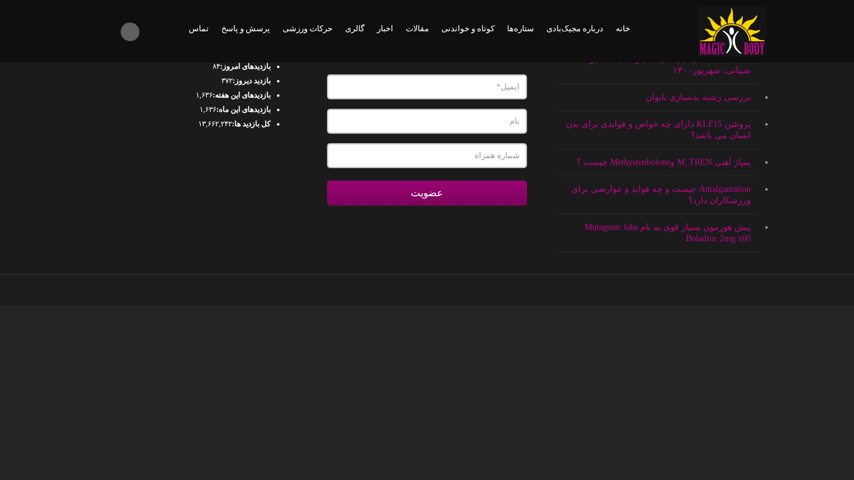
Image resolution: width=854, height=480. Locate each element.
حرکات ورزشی (308, 28)
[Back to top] (427, 290)
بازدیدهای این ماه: (243, 109)
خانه (623, 28)
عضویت (427, 193)
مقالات (417, 28)
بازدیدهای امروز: (245, 66)
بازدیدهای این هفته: (242, 95)
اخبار (385, 28)
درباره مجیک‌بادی (574, 28)
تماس (199, 28)
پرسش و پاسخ (245, 28)
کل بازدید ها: (251, 123)
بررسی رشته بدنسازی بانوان (698, 97)
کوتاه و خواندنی (468, 28)
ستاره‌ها (520, 28)
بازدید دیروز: (252, 80)
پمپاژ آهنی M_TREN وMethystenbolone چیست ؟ (663, 162)
